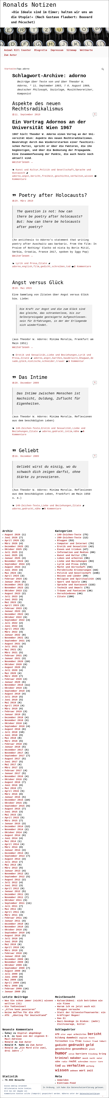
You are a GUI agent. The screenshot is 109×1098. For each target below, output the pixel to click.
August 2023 (12, 593)
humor (61, 1053)
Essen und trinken (69, 549)
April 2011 (12, 912)
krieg (102, 1054)
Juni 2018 (11, 735)
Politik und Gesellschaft (57, 170)
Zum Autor (10, 55)
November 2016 (14, 776)
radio (64, 1062)
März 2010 (11, 950)
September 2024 (15, 564)
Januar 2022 (12, 635)
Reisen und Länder (69, 576)
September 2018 (15, 726)
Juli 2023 (11, 596)
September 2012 (15, 876)
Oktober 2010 (13, 930)
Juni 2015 (11, 812)
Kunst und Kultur (27, 170)
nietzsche (34, 361)
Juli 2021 (11, 646)
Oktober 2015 (13, 803)
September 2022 (15, 620)
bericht (36, 176)
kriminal (62, 1058)
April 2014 (12, 844)
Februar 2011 (13, 918)
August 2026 (12, 534)
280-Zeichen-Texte (69, 537)
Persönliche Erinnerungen (74, 570)
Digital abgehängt (29, 1033)
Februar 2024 (13, 579)
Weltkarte (86, 50)
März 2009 (11, 986)
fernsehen (61, 1041)
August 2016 (12, 782)
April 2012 (12, 888)
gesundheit (80, 1049)
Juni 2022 (11, 626)
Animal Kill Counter (17, 50)
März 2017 (11, 767)
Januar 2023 (12, 611)
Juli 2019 (11, 697)
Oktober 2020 (13, 664)
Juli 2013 (11, 862)
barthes (57, 358)
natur (99, 1058)
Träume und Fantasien (71, 591)
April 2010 (12, 947)
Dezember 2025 (14, 546)
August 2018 (12, 729)
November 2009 (14, 962)
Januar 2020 (12, 682)
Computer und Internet (72, 543)
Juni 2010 (11, 941)
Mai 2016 (10, 788)
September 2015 (15, 806)
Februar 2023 (13, 608)
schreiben (58, 266)
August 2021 (12, 644)
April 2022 (12, 629)
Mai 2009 (10, 980)
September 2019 (15, 691)
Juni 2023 (11, 599)
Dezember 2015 (14, 800)
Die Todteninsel (15, 1006)
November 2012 (14, 873)
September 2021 (15, 641)
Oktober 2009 (13, 965)
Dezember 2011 (14, 894)
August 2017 (12, 759)
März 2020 (11, 676)
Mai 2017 (10, 764)
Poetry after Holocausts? (53, 195)
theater (93, 1062)
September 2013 (15, 856)
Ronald (9, 1042)
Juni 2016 (11, 785)
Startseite (10, 69)
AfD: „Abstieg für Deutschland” (26, 1015)
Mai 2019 (10, 702)
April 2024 (12, 576)
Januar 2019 (12, 714)
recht (72, 1061)
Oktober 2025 (13, 549)
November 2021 (14, 638)
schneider (48, 361)
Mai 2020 (10, 673)
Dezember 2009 (14, 959)
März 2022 (11, 632)
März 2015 (11, 820)
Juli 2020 (11, 670)
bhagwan (84, 358)
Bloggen (62, 540)
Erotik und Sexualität (31, 355)
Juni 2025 (11, 555)
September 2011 (15, 903)
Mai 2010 (10, 944)
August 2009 (12, 971)
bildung (60, 1038)
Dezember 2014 (14, 826)
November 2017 (14, 753)
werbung (90, 1066)
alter (63, 1035)
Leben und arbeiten (70, 558)
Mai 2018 (10, 738)
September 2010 (15, 933)
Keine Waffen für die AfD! (22, 1012)
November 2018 (14, 720)
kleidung (93, 1054)
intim (68, 431)
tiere (100, 1062)
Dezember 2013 (14, 853)
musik (85, 1058)
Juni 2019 (11, 700)
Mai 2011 (10, 909)
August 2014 (12, 835)
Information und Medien (72, 552)
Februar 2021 (13, 655)
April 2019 (12, 705)
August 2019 (12, 694)
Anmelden (63, 1080)
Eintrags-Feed (66, 1083)
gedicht (46, 266)
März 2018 (11, 741)
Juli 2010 (11, 938)
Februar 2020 (13, 679)
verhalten (76, 176)
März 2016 (11, 794)
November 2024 (14, 561)
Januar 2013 (12, 871)
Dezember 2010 (14, 924)
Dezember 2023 (14, 585)
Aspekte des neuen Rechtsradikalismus (37, 106)
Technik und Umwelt (70, 588)
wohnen (74, 1071)
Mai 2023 (10, 602)
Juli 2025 (11, 552)
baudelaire (71, 358)
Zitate (42, 263)
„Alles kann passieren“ (20, 1009)
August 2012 (12, 879)
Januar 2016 (12, 797)
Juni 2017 (11, 762)
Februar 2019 (13, 711)
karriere (81, 1053)
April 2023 (12, 605)
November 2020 (14, 661)
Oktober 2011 (13, 900)
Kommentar (76, 361)
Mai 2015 (10, 815)
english (27, 266)
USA (63, 1066)
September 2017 (15, 756)
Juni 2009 (11, 977)
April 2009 (12, 983)
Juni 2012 (11, 885)
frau (78, 1041)
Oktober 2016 (13, 779)
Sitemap (71, 50)
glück (22, 361)
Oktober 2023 (13, 591)
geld (90, 1045)
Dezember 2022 (14, 614)
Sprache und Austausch (72, 585)
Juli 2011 (11, 906)
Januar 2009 (12, 991)
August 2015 (12, 809)
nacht (92, 1058)
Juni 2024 (11, 570)
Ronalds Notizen (29, 4)
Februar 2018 (13, 744)
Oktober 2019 (13, 688)
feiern (92, 1038)
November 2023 (14, 588)
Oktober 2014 (13, 832)
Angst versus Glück (37, 282)
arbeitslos (80, 1034)
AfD (57, 1034)
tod (68, 266)
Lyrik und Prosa (26, 263)
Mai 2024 (10, 573)
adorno (16, 176)
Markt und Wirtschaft (71, 567)
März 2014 (11, 847)
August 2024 (12, 567)
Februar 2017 (13, 770)
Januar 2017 (12, 773)
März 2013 (11, 868)
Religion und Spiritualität (75, 579)
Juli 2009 (11, 974)
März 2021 (11, 652)
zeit (90, 1070)
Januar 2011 (12, 921)
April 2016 (12, 791)
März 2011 (11, 915)
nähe (76, 431)
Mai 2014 (10, 841)
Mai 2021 (10, 649)
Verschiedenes (66, 593)
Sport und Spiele (68, 582)
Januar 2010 (12, 956)
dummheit (72, 1037)
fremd (95, 1041)
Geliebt (29, 450)
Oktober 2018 (13, 723)
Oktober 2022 (13, 617)
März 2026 (11, 543)
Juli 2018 (11, 732)
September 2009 (15, 968)
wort (82, 1070)
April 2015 (12, 817)
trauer (60, 361)
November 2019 (14, 685)
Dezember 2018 (14, 717)
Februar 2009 (13, 988)
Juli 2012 (11, 882)
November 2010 (14, 927)
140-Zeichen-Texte (28, 428)
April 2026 (12, 540)
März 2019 (11, 708)
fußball (102, 1041)
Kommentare (82, 266)
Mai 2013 (10, 865)
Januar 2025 (12, 558)
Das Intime (33, 377)
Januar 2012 (12, 891)
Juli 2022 (11, 623)
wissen (89, 176)
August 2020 (12, 667)
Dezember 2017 (14, 750)
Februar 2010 (13, 953)
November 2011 (14, 897)
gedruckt (58, 431)
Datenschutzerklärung (90, 1094)
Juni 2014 (11, 838)
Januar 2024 (12, 582)
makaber (75, 1058)
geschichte (62, 176)
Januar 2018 (12, 747)
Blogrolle (40, 50)
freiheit (47, 176)
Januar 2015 (12, 823)
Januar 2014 (12, 850)
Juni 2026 (11, 537)
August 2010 (12, 935)
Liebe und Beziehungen (62, 355)
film (36, 266)
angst (25, 176)
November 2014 (14, 829)
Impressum (57, 50)
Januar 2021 (12, 658)
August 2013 (12, 859)
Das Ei (61, 1018)
